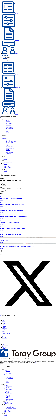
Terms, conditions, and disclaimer (6, 346)
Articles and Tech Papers (7, 167)
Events (3, 344)
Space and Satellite (8, 125)
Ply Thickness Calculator (9, 406)
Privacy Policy (4, 348)
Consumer (3, 323)
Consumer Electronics (9, 379)
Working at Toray (6, 161)
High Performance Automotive (10, 128)
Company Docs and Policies (8, 162)
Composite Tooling (4, 328)
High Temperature (8, 144)
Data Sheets (17, 40)
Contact (16, 53)
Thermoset (3, 327)
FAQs (3, 340)
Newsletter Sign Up (6, 172)
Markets (3, 320)
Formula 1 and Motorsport (9, 127)
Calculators (3, 336)
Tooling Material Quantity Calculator (11, 408)
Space (6, 124)
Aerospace (7, 120)
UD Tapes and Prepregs (9, 140)
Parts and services (8, 153)
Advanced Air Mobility (9, 123)
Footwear (7, 130)
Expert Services (8, 400)
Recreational (7, 132)
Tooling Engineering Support (10, 148)
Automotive (7, 126)
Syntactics (7, 151)
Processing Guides (6, 166)
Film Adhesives (8, 150)
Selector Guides (6, 165)
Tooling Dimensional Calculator (10, 407)
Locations (5, 171)
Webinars (5, 168)
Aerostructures (8, 121)
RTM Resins (7, 145)
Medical (7, 131)
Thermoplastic (4, 326)
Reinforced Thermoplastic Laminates (11, 141)
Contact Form (6, 170)
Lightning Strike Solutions (9, 152)
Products (3, 325)
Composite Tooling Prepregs (9, 147)
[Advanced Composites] (11, 57)
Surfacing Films (8, 396)
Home (3, 118)
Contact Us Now (4, 138)
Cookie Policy (4, 347)
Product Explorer (17, 87)
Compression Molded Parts (9, 154)
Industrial (3, 324)
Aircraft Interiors (8, 122)
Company (3, 331)
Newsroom (16, 13)
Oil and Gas (7, 133)
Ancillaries (7, 149)
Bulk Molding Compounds (9, 142)
